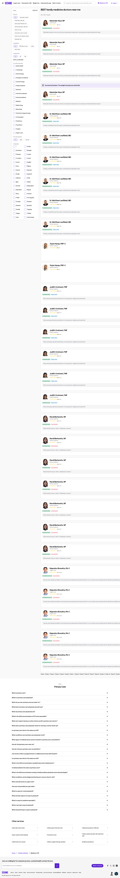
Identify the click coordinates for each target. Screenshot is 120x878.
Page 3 (52, 674)
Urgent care (16, 3)
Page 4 (57, 674)
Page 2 (47, 674)
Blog (25, 872)
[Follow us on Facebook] (108, 865)
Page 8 (77, 674)
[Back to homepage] (8, 3)
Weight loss (36, 3)
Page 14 (107, 674)
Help (80, 872)
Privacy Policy (39, 872)
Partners (69, 872)
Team (16, 872)
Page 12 (97, 674)
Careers (20, 872)
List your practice (47, 872)
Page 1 (43, 674)
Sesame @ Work (57, 872)
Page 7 (72, 674)
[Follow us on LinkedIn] (116, 865)
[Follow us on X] (111, 865)
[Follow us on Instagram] (113, 865)
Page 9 (82, 674)
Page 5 (62, 674)
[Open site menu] (3, 3)
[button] (60, 693)
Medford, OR (104, 3)
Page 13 (102, 674)
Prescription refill (27, 3)
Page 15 (113, 674)
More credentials (18, 59)
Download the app (46, 3)
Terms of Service (31, 872)
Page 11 (92, 674)
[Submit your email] (57, 865)
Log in (114, 3)
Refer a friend (56, 3)
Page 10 (86, 674)
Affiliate (64, 872)
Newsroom (75, 872)
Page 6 (67, 674)
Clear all (34, 10)
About (12, 872)
